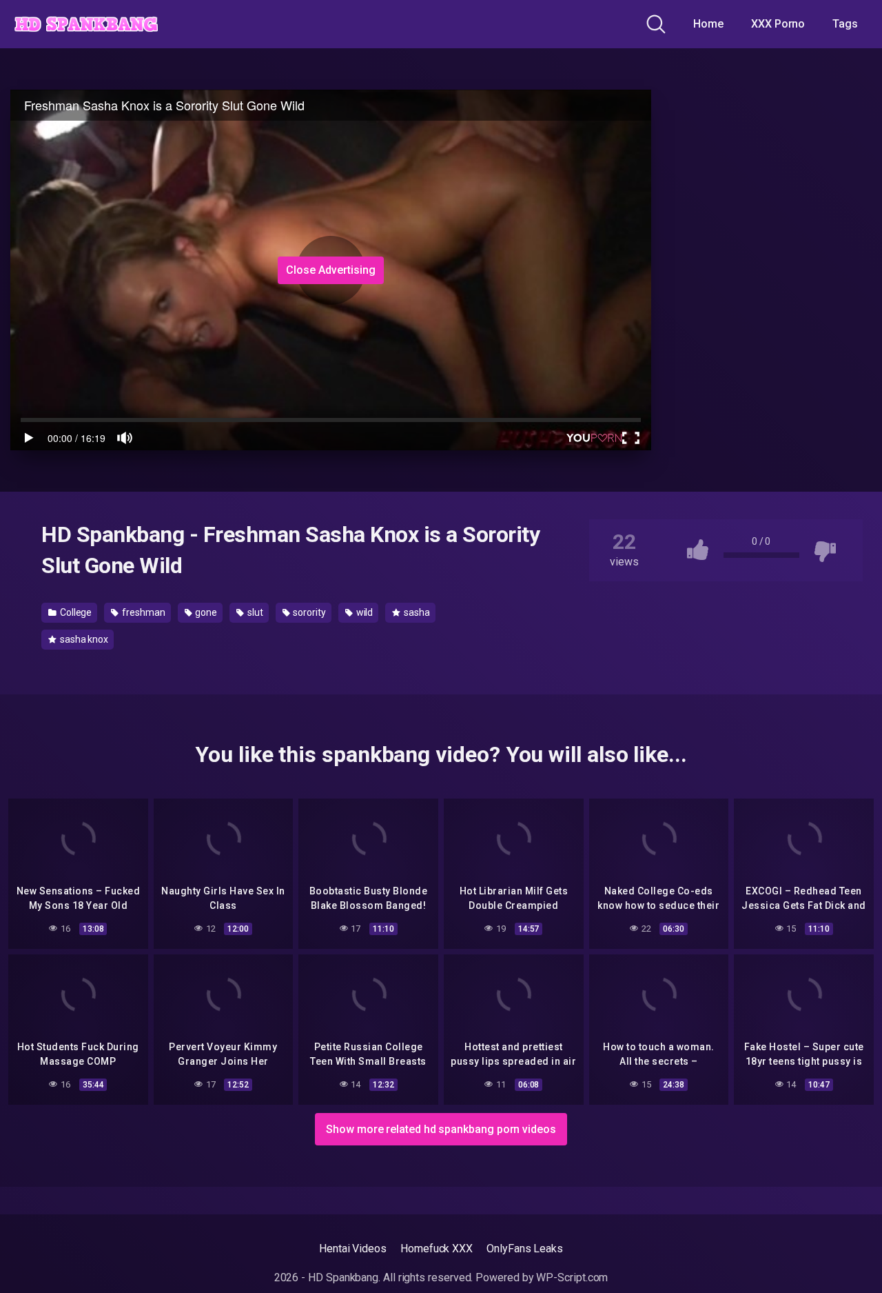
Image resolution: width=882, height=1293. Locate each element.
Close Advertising (331, 270)
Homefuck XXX (436, 1248)
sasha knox (83, 639)
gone (205, 612)
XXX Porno (778, 23)
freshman (142, 612)
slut (254, 612)
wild (363, 612)
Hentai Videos (353, 1248)
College (75, 612)
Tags (845, 23)
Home (708, 23)
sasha (416, 612)
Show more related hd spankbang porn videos (441, 1129)
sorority (308, 612)
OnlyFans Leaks (524, 1248)
